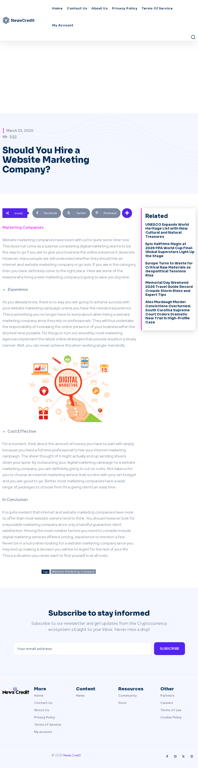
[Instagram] (175, 757)
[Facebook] (167, 757)
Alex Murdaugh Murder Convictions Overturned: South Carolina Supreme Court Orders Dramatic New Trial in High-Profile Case (168, 312)
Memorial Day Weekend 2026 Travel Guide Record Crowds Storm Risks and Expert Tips (169, 288)
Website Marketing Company (73, 572)
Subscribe (169, 648)
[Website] (192, 757)
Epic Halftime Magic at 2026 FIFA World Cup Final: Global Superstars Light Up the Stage (169, 250)
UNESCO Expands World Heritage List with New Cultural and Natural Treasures (167, 230)
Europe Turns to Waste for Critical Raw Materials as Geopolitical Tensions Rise (169, 269)
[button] (193, 37)
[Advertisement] (99, 77)
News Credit (72, 755)
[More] (127, 213)
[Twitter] (183, 757)
